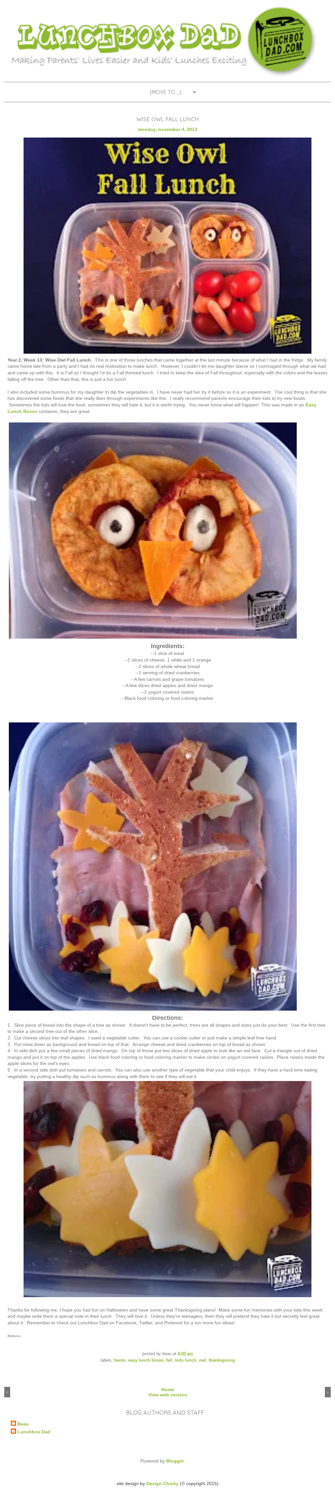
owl (202, 1360)
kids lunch (185, 1360)
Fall (169, 1360)
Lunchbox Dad (33, 1431)
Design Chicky (162, 1483)
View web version (167, 1394)
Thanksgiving (222, 1360)
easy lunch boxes (146, 1360)
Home (167, 1389)
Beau (23, 1424)
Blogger (175, 1461)
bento (120, 1360)
